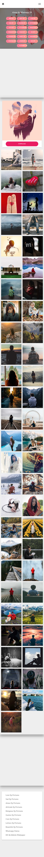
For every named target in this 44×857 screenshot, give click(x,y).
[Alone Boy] (33, 571)
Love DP (32, 18)
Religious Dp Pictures (14, 811)
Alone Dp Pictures (13, 803)
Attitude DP (34, 23)
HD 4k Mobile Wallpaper (15, 835)
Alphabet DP (23, 45)
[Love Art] (11, 203)
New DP (11, 18)
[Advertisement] (22, 73)
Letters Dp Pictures (13, 823)
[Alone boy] (11, 635)
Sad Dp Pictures (12, 799)
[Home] (3, 4)
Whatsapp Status (12, 831)
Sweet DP (22, 36)
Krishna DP (12, 41)
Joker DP (22, 41)
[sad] (11, 268)
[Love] (33, 203)
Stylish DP (22, 27)
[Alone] (11, 160)
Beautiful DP (34, 27)
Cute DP (11, 27)
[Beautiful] (11, 333)
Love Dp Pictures (12, 795)
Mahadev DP (34, 36)
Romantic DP (12, 32)
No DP (33, 32)
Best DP (22, 18)
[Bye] (33, 246)
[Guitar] (33, 333)
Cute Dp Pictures (12, 819)
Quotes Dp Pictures (13, 815)
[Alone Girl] (11, 289)
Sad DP (11, 23)
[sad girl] (33, 289)
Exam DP (22, 32)
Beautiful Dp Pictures (14, 827)
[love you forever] (11, 246)
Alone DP (22, 23)
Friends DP (11, 36)
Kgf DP (33, 41)
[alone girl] (11, 419)
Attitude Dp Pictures (14, 807)
